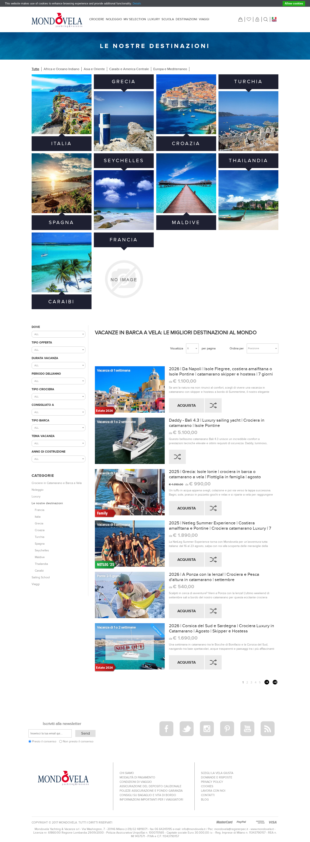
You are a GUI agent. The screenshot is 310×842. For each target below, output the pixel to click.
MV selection (135, 19)
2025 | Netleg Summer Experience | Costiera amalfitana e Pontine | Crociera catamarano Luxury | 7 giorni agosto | (220, 525)
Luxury (154, 19)
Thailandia (248, 161)
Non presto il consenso (78, 741)
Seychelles (124, 161)
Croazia (186, 143)
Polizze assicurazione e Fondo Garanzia (151, 791)
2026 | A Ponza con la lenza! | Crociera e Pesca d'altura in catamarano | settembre (214, 577)
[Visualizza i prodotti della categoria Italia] (62, 104)
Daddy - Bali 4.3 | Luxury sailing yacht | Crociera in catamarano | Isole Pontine (216, 423)
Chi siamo (127, 773)
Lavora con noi (213, 791)
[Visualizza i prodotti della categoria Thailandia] (248, 200)
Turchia (248, 82)
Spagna (61, 222)
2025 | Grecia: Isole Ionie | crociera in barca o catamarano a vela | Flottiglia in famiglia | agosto (215, 474)
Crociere (96, 19)
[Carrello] (240, 19)
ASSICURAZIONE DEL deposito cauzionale (150, 786)
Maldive (186, 222)
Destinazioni (186, 19)
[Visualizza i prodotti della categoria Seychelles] (124, 200)
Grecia (124, 82)
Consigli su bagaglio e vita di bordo (148, 795)
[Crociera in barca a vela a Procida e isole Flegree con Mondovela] (130, 390)
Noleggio (114, 19)
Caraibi (61, 302)
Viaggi (204, 19)
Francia (124, 240)
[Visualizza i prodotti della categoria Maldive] (186, 183)
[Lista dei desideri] (249, 19)
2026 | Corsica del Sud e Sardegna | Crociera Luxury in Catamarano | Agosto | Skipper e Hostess (221, 628)
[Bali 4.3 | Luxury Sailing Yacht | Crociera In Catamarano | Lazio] (130, 442)
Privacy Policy (212, 782)
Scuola (168, 19)
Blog (205, 799)
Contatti (207, 795)
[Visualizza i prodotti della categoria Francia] (124, 279)
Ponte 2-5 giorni (109, 576)
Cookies (207, 786)
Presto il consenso (44, 741)
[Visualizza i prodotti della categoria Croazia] (186, 104)
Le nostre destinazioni (47, 503)
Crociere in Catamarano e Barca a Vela (57, 483)
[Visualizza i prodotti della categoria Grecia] (124, 121)
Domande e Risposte (216, 777)
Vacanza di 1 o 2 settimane (116, 422)
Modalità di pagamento (137, 777)
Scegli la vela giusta (217, 773)
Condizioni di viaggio (136, 782)
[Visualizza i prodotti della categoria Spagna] (62, 183)
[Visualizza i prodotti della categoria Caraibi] (62, 262)
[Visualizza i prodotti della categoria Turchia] (248, 121)
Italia (61, 143)
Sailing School (41, 577)
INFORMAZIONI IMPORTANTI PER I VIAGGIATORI (151, 799)
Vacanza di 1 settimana (113, 370)
